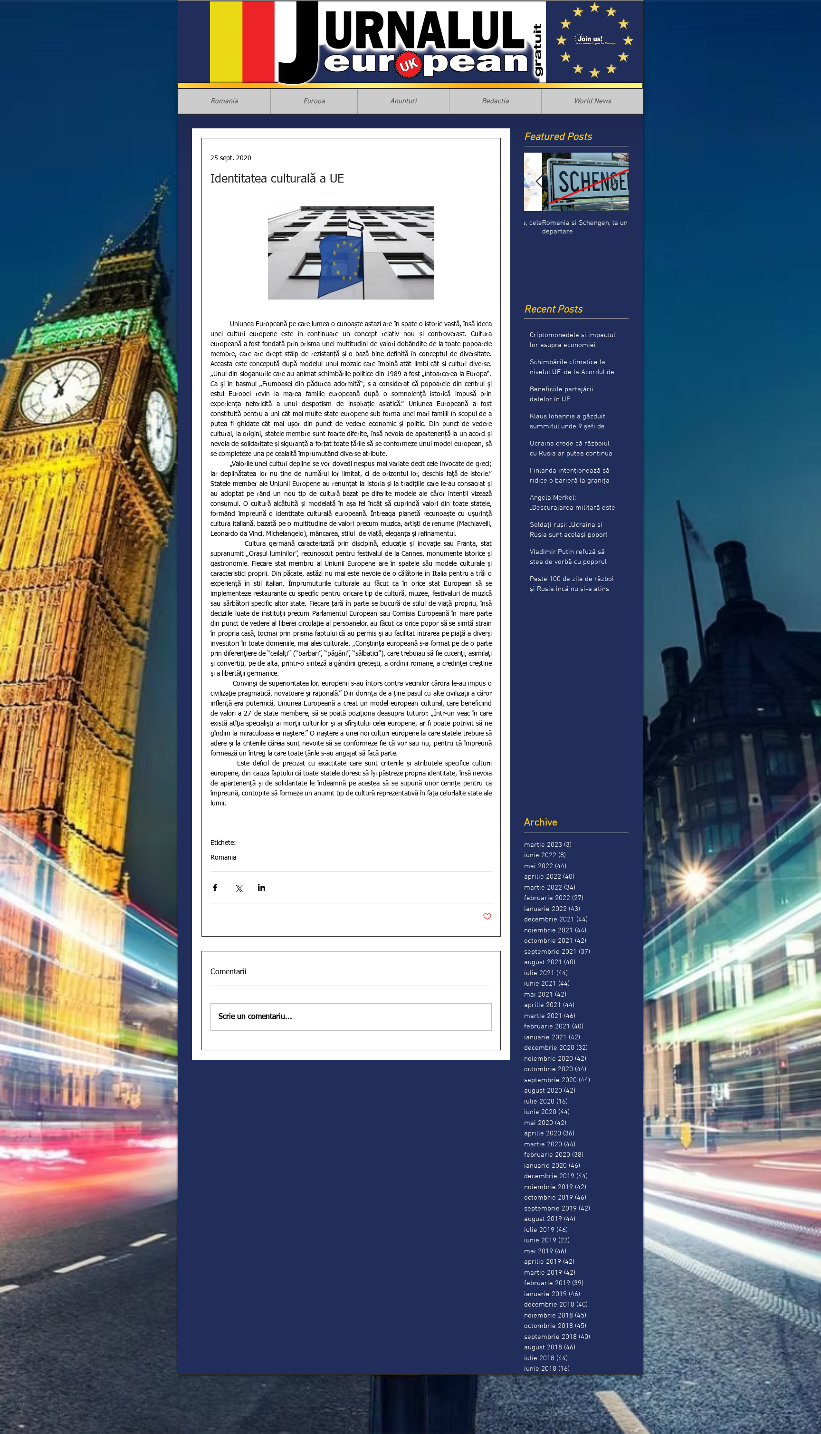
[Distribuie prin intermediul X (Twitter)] (238, 887)
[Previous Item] (539, 181)
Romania (223, 857)
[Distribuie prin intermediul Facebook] (215, 887)
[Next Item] (613, 181)
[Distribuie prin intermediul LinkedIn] (261, 887)
